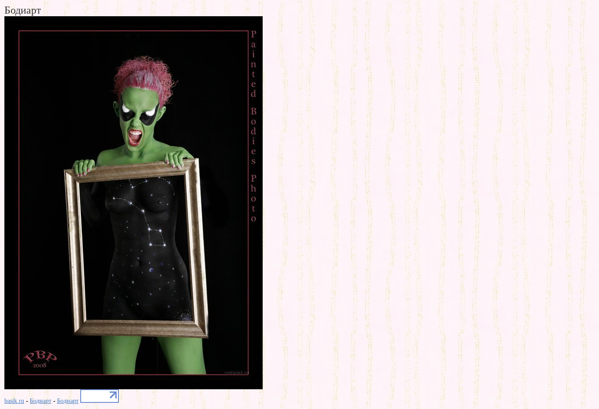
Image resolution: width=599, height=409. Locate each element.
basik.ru (14, 401)
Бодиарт (40, 401)
